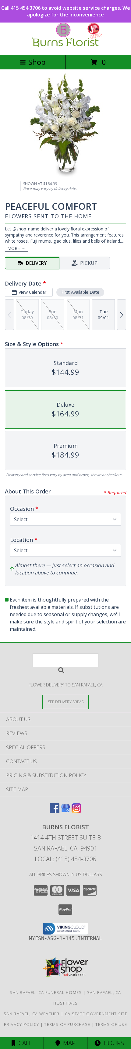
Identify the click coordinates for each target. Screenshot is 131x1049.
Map (68, 1043)
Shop (36, 62)
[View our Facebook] (54, 811)
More (13, 248)
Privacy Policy (21, 1024)
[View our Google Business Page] (65, 811)
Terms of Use (111, 1024)
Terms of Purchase (67, 1024)
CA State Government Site (96, 1013)
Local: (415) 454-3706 (65, 859)
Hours (112, 1043)
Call (24, 1043)
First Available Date (80, 292)
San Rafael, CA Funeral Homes (46, 992)
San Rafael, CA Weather (32, 1013)
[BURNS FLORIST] (65, 46)
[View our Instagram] (76, 811)
